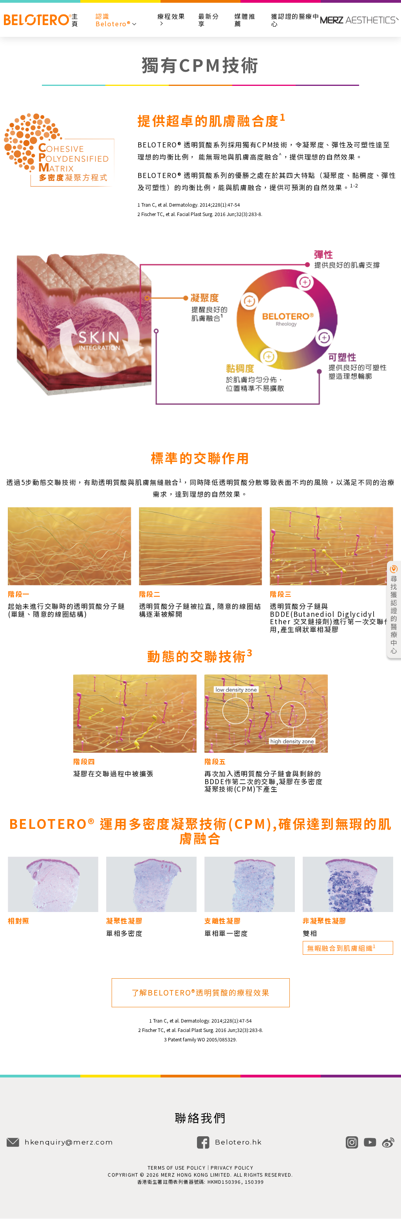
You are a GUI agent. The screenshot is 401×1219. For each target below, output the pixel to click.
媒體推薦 (245, 20)
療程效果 (171, 17)
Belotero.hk (238, 1142)
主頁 (75, 20)
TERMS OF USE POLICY (177, 1167)
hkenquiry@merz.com (69, 1142)
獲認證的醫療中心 (295, 20)
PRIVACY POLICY (232, 1167)
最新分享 (208, 20)
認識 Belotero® (113, 20)
